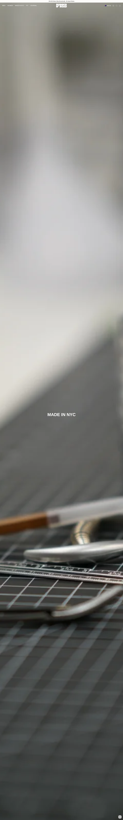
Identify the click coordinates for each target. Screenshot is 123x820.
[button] (3, 6)
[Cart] (120, 5)
